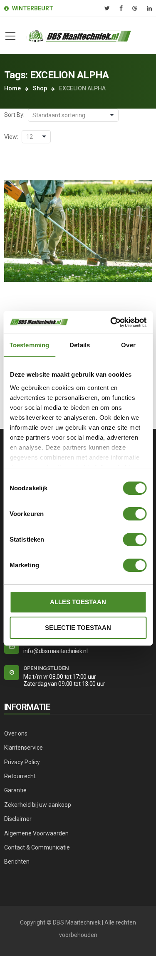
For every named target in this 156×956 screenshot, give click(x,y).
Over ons (15, 733)
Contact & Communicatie (37, 847)
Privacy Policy (22, 762)
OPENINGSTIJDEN (46, 668)
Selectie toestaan (78, 627)
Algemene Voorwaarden (36, 833)
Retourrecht (20, 776)
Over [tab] (128, 345)
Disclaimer (18, 819)
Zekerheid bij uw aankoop (37, 804)
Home (12, 88)
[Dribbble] (134, 8)
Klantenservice (23, 747)
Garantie (15, 790)
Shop (40, 88)
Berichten (17, 861)
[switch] (134, 513)
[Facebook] (121, 8)
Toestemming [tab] (29, 345)
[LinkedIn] (149, 8)
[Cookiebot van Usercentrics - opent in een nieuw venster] (111, 322)
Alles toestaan (78, 601)
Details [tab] (79, 345)
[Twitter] (107, 8)
